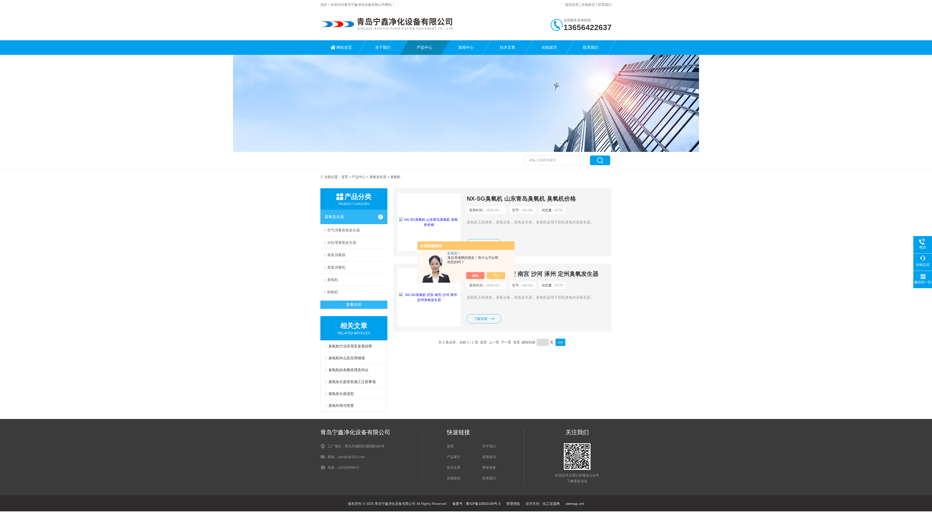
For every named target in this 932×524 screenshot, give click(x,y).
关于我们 (383, 47)
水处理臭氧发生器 (341, 242)
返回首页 (572, 5)
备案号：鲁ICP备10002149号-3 (476, 504)
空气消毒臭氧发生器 (343, 230)
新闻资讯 (489, 457)
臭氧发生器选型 (341, 394)
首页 (344, 177)
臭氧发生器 (377, 177)
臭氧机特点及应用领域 (346, 358)
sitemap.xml (575, 504)
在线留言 (588, 5)
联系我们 (605, 5)
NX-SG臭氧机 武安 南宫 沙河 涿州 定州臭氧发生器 (533, 273)
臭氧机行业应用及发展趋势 (350, 346)
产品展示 (453, 457)
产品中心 (424, 47)
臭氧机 (332, 280)
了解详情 (480, 319)
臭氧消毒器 (336, 255)
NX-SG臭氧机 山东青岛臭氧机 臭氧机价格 (521, 198)
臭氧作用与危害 (341, 405)
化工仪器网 (551, 504)
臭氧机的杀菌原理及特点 (348, 370)
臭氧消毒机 (336, 267)
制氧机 (332, 292)
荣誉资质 (489, 467)
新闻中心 (466, 47)
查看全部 (354, 305)
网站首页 (344, 47)
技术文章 (507, 47)
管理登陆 (513, 504)
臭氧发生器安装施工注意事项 (355, 382)
